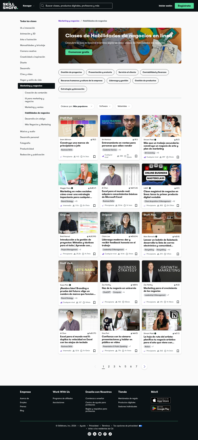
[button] (33, 5)
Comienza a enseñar (95, 398)
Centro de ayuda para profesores (96, 403)
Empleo (23, 402)
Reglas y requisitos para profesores (96, 410)
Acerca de (24, 398)
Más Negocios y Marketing (38, 124)
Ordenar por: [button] (74, 106)
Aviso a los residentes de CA (100, 429)
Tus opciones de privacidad (125, 426)
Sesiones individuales (127, 406)
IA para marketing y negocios (34, 100)
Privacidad (93, 426)
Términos (106, 426)
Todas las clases (28, 21)
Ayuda (83, 426)
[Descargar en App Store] (164, 400)
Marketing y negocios (68, 21)
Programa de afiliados (63, 398)
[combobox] (76, 6)
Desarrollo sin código (35, 118)
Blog (22, 410)
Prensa (23, 406)
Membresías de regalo (128, 398)
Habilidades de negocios (37, 113)
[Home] (10, 6)
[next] (144, 366)
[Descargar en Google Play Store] (164, 408)
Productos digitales (126, 402)
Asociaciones (58, 402)
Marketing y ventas (34, 107)
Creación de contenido (36, 92)
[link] (78, 137)
